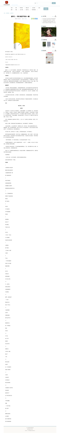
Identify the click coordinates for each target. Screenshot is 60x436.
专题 (16, 9)
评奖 (16, 7)
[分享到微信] (32, 18)
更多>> (53, 16)
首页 (4, 13)
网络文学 (27, 7)
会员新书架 (11, 13)
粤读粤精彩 (34, 9)
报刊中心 (27, 9)
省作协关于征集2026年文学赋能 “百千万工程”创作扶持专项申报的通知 (49, 22)
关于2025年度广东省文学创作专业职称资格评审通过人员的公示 (49, 18)
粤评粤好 (21, 7)
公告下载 (21, 9)
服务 (11, 9)
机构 (39, 7)
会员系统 (34, 7)
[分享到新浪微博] (33, 18)
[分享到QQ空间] (35, 18)
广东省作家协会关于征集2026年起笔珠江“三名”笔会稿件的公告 (49, 21)
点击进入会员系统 (45, 9)
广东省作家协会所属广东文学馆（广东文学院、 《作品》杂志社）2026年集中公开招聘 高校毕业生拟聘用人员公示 (49, 20)
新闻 (11, 7)
